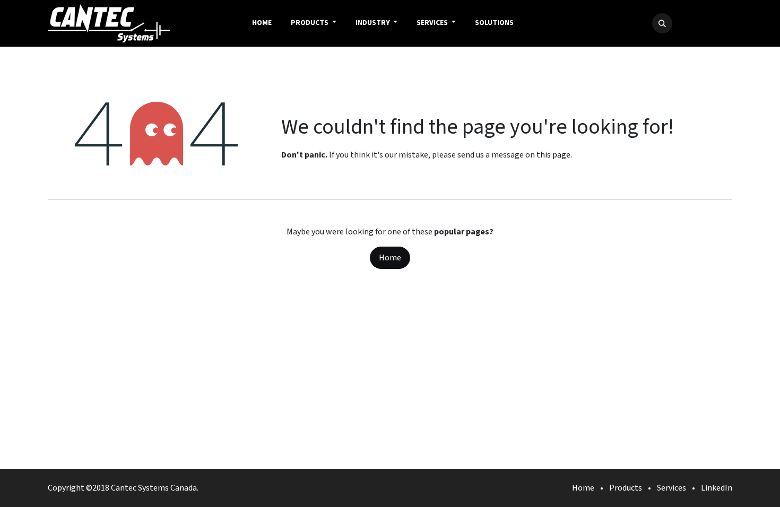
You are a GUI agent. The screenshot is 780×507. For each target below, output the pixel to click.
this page (553, 155)
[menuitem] (262, 23)
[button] (662, 23)
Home (390, 258)
